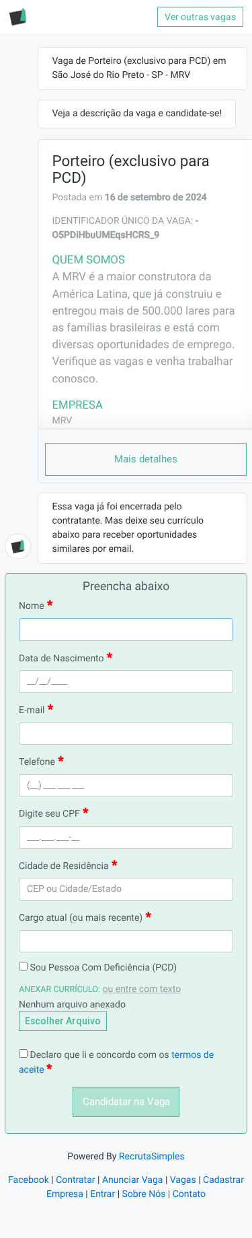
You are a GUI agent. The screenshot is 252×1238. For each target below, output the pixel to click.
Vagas (183, 1180)
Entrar (102, 1194)
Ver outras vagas (200, 16)
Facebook (28, 1180)
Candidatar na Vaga (126, 1102)
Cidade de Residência (64, 866)
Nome (31, 606)
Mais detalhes (145, 459)
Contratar (75, 1180)
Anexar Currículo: (59, 990)
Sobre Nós (144, 1194)
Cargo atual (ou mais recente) (80, 918)
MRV (62, 420)
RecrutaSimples (152, 1156)
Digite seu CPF (49, 814)
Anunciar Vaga (132, 1180)
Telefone (37, 762)
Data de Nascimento (61, 658)
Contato (189, 1194)
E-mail (32, 710)
